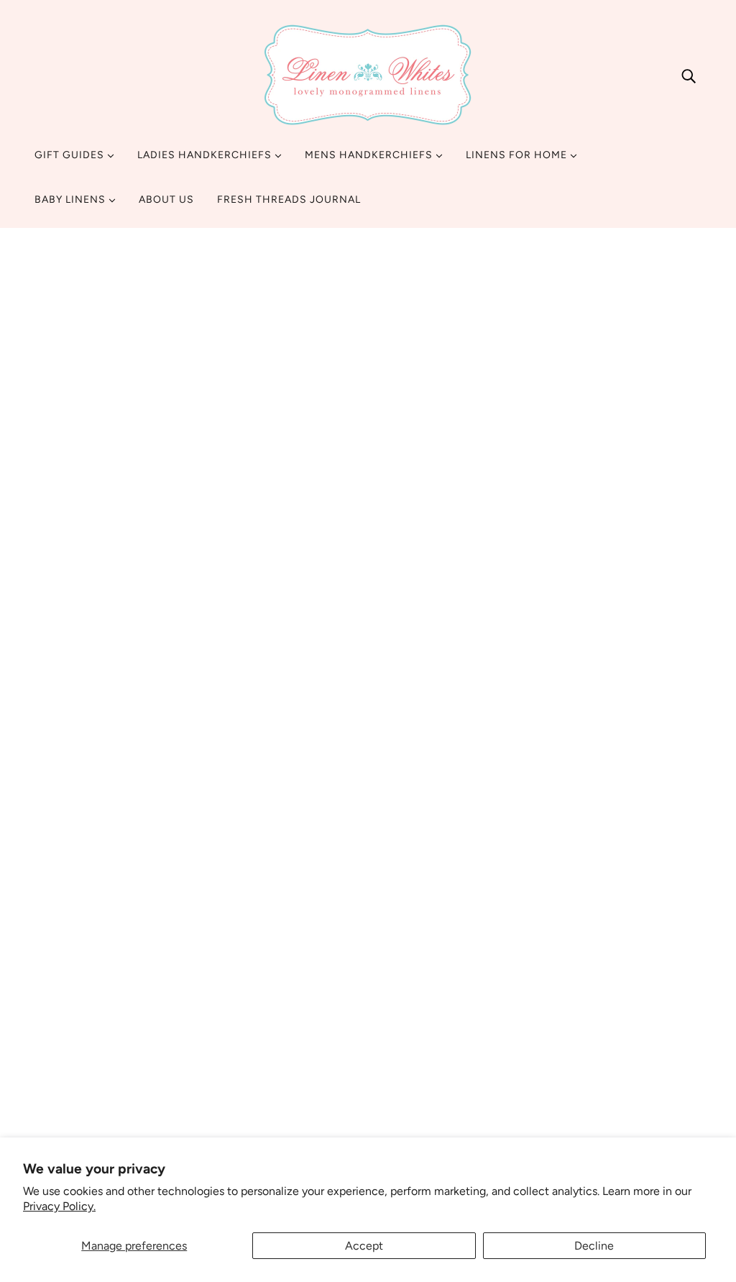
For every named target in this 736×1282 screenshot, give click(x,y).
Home (515, 285)
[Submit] (672, 1071)
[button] (256, 599)
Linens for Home (518, 155)
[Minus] (511, 619)
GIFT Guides (70, 155)
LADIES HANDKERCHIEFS (206, 155)
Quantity (527, 590)
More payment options (601, 751)
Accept (364, 1246)
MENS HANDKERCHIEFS (370, 155)
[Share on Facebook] (507, 883)
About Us (166, 199)
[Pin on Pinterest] (530, 883)
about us (290, 1020)
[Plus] (557, 619)
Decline (594, 1246)
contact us (295, 1037)
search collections (315, 1089)
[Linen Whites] (368, 75)
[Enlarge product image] (218, 413)
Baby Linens (71, 199)
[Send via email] (553, 883)
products (561, 285)
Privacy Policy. (59, 1206)
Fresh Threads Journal (289, 199)
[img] (689, 75)
